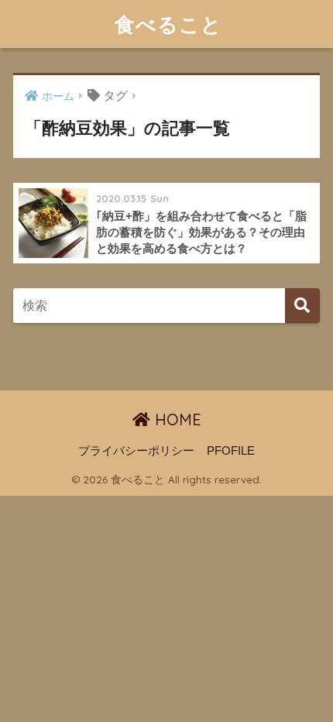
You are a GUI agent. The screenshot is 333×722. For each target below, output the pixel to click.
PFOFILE (231, 451)
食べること (168, 24)
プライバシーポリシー (136, 451)
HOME (175, 419)
